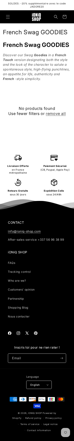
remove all (56, 113)
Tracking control (19, 271)
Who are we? (17, 280)
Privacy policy (53, 418)
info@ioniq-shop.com (24, 231)
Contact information (39, 430)
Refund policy (33, 418)
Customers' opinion (21, 289)
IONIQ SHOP (35, 413)
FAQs (11, 262)
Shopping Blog (18, 307)
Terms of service (29, 424)
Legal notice (50, 424)
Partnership (16, 298)
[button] (8, 16)
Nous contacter (18, 316)
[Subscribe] (61, 358)
